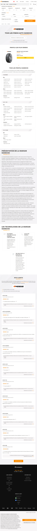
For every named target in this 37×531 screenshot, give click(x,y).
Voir (25, 57)
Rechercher (30, 20)
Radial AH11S (6, 134)
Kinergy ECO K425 (7, 80)
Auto (2, 4)
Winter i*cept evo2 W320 (18, 92)
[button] (30, 338)
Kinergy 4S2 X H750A (17, 125)
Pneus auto (28, 477)
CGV (9, 485)
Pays (9, 487)
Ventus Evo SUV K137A (18, 106)
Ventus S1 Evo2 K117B (17, 83)
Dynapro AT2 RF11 (7, 123)
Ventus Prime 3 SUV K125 (18, 108)
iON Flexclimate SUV (28, 123)
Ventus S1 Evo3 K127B (28, 79)
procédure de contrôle (24, 282)
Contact (27, 1)
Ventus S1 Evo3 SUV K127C (29, 108)
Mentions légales (9, 483)
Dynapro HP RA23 (6, 109)
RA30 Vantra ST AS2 (7, 143)
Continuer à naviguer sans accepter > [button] (31, 512)
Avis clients (22, 1)
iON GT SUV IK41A (28, 111)
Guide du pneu (9, 478)
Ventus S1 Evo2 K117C (17, 112)
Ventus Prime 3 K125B (17, 79)
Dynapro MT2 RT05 (7, 112)
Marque (3, 14)
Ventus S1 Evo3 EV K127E (18, 85)
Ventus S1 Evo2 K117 (17, 82)
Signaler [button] (5, 339)
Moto (4, 4)
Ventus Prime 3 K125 (7, 86)
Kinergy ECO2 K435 (7, 79)
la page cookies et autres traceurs (12, 528)
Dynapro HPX (6, 111)
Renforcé (16, 21)
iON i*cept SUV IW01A (28, 116)
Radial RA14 (5, 136)
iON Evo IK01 (27, 83)
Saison (14, 14)
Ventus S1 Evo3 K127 (17, 86)
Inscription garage (9, 482)
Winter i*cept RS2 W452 (7, 92)
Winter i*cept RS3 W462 (7, 93)
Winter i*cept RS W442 (18, 90)
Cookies (9, 490)
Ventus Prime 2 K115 (7, 85)
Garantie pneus (9, 477)
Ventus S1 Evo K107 (28, 80)
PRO (17, 1)
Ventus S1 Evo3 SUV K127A (29, 106)
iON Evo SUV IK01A (28, 109)
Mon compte (34, 1)
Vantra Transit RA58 (17, 136)
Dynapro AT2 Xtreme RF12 (8, 125)
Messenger (19, 500)
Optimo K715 (6, 82)
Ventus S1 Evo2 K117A (17, 111)
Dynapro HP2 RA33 (7, 106)
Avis (9, 480)
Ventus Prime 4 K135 (17, 80)
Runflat (16, 19)
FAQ (18, 503)
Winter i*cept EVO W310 (8, 90)
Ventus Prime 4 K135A (17, 109)
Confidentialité (9, 488)
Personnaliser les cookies (29, 522)
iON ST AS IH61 (27, 85)
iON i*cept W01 (27, 93)
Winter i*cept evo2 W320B (18, 93)
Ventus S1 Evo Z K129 (28, 82)
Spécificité (26, 14)
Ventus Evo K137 (6, 83)
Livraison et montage (12, 4)
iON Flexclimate (27, 97)
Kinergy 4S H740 (17, 97)
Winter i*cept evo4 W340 (29, 92)
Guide (7, 4)
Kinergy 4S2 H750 (6, 97)
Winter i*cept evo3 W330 (29, 90)
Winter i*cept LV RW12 (7, 139)
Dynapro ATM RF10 (17, 123)
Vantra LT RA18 (16, 134)
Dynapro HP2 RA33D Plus (8, 108)
